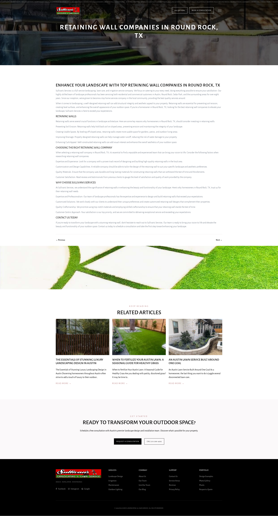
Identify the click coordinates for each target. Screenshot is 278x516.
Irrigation (112, 481)
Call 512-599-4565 (154, 441)
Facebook (62, 489)
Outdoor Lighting (115, 490)
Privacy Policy (174, 490)
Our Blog (142, 490)
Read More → (63, 383)
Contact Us (173, 477)
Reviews (172, 485)
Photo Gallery (204, 481)
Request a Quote (206, 490)
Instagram (74, 489)
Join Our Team (144, 485)
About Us (142, 477)
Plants (201, 485)
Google (87, 489)
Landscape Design (115, 477)
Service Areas (174, 481)
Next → (219, 240)
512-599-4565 (179, 10)
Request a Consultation (127, 441)
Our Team (143, 481)
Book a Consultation (201, 10)
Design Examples (206, 477)
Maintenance (113, 485)
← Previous (60, 240)
